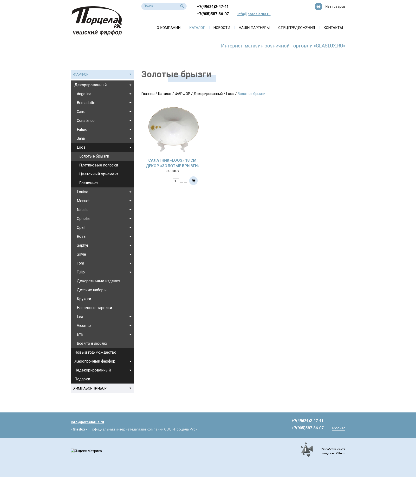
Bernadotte (86, 102)
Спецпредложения (296, 28)
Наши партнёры (254, 28)
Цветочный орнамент (98, 174)
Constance (86, 120)
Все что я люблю (92, 343)
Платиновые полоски (98, 165)
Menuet (83, 201)
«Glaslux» (79, 429)
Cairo (81, 111)
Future (82, 129)
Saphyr (82, 245)
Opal (80, 227)
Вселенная (88, 183)
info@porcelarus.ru (254, 14)
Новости (222, 28)
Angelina (84, 94)
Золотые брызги (94, 156)
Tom (80, 263)
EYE (80, 334)
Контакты (333, 28)
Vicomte (84, 325)
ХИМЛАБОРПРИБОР (90, 388)
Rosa (81, 236)
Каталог (197, 28)
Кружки (84, 299)
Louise (82, 192)
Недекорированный (92, 370)
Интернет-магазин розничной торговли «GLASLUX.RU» (283, 46)
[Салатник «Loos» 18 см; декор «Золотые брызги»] (172, 129)
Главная (148, 94)
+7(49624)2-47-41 (213, 6)
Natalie (83, 209)
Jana (81, 138)
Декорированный (208, 94)
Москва (338, 428)
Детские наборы (92, 290)
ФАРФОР (182, 94)
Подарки (82, 379)
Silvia (81, 254)
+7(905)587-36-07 (213, 14)
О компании (169, 28)
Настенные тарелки (94, 307)
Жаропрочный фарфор (94, 361)
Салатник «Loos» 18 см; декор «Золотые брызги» (173, 163)
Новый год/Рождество (95, 352)
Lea (80, 316)
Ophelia (83, 218)
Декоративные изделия (98, 281)
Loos (230, 94)
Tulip (81, 272)
